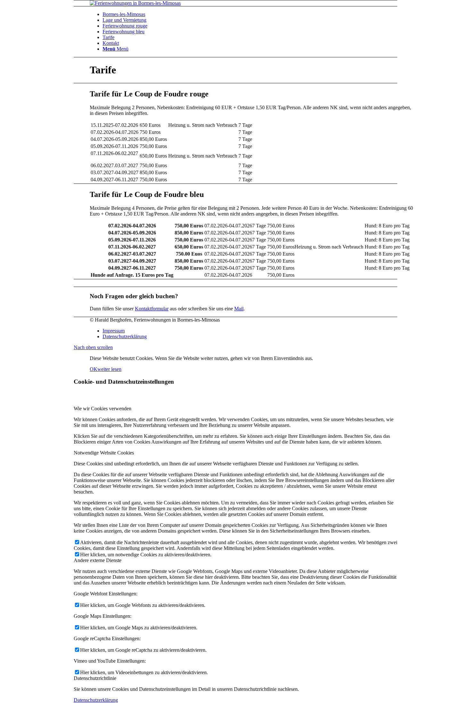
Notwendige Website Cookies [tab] (104, 452)
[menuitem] (258, 14)
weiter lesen (109, 369)
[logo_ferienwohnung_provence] (135, 3)
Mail (239, 308)
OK (93, 369)
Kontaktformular (152, 308)
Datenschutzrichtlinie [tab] (95, 678)
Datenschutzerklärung (96, 700)
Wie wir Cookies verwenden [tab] (102, 408)
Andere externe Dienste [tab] (97, 560)
